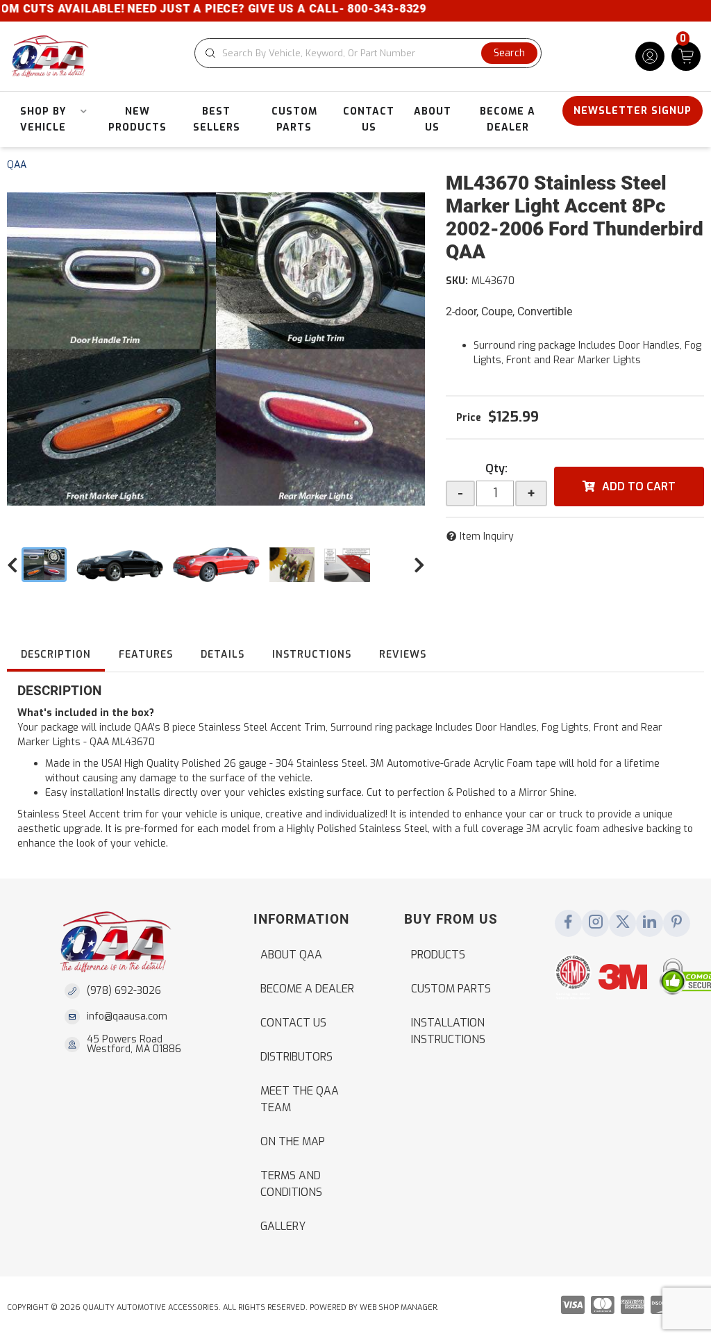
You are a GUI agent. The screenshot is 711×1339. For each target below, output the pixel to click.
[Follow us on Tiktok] (650, 923)
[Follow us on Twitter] (623, 923)
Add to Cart (639, 486)
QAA (16, 165)
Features (146, 654)
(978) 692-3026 (124, 990)
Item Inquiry (487, 536)
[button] (368, 53)
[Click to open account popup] (649, 56)
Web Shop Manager (398, 1307)
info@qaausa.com (127, 1017)
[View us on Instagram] (596, 923)
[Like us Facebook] (569, 923)
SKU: (457, 281)
